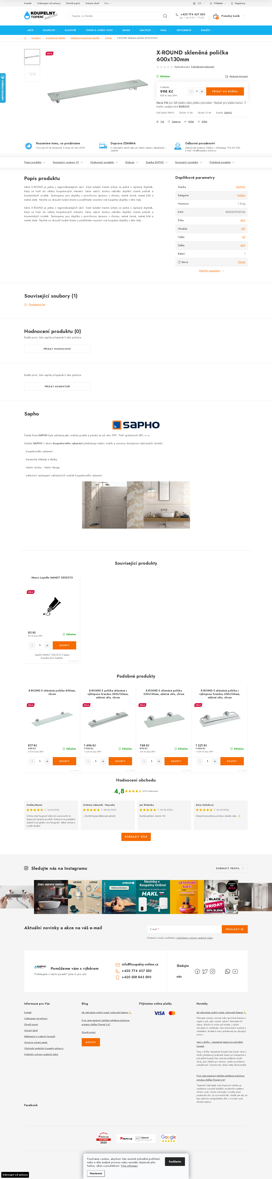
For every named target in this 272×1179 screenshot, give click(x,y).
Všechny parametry (210, 271)
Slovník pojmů (73, 3)
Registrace (240, 3)
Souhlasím (175, 1161)
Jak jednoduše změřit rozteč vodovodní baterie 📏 (106, 1012)
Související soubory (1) (66, 162)
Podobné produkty (220, 162)
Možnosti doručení (239, 76)
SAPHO (228, 112)
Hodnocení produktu (102, 162)
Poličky (241, 195)
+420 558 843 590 (136, 977)
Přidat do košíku (225, 91)
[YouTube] (235, 971)
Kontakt (27, 3)
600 (243, 220)
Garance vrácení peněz (36, 1042)
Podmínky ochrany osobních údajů (41, 1054)
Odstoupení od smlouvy (48, 3)
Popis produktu (32, 162)
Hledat (165, 16)
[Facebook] (197, 971)
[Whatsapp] (227, 971)
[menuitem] (32, 30)
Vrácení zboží (92, 3)
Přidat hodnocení (57, 348)
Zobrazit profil (228, 868)
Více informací (129, 1166)
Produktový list (37, 304)
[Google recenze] (168, 1138)
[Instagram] (212, 971)
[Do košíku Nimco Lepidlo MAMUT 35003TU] (64, 645)
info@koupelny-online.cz (140, 964)
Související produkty (186, 162)
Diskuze (129, 162)
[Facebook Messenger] (220, 971)
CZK (199, 3)
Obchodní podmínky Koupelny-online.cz (43, 1048)
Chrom (241, 262)
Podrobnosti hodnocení (202, 66)
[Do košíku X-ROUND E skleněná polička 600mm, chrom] (64, 761)
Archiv (91, 1042)
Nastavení (96, 1173)
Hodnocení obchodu (136, 780)
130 (243, 229)
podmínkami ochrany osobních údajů (194, 937)
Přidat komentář (57, 386)
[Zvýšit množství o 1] (202, 91)
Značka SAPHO (155, 162)
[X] (204, 971)
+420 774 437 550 (192, 14)
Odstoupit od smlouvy (15, 1174)
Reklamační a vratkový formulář (39, 1036)
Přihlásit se (235, 929)
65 (243, 237)
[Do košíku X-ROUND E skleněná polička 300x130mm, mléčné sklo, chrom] (176, 761)
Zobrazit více (136, 837)
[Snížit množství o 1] (191, 91)
